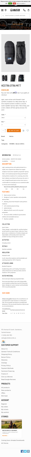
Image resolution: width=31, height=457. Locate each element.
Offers (3, 393)
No (14, 3)
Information (6, 155)
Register (4, 404)
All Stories (4, 443)
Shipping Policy (6, 354)
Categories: (4, 144)
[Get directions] (5, 10)
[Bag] (28, 10)
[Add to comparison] (24, 130)
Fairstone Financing (7, 371)
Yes (10, 3)
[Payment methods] (3, 341)
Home (9, 24)
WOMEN (11, 144)
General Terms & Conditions (10, 351)
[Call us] (24, 10)
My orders (4, 407)
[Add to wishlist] (28, 130)
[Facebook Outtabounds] (22, 451)
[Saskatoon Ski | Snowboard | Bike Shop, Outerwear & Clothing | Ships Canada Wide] (14, 10)
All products (5, 387)
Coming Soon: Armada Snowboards (12, 440)
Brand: (3, 136)
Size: (3, 122)
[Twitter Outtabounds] (25, 451)
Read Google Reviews (8, 379)
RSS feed (4, 396)
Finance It (4, 374)
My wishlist (5, 412)
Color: (3, 115)
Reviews (17, 155)
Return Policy (5, 357)
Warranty (4, 360)
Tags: (2, 140)
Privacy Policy (6, 365)
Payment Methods (7, 368)
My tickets (4, 409)
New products (6, 390)
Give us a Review (7, 377)
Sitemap (4, 363)
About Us (4, 349)
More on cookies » (21, 3)
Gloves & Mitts (19, 144)
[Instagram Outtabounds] (28, 451)
